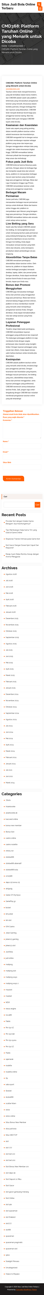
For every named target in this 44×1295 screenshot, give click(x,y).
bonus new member (13, 825)
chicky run (10, 851)
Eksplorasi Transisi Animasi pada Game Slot (23, 539)
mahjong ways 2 (12, 983)
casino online (11, 838)
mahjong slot (11, 971)
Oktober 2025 (11, 631)
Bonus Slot (10, 832)
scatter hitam (11, 1103)
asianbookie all (11, 813)
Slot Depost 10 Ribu (13, 1179)
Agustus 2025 (11, 644)
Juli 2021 (9, 770)
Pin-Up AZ (10, 1028)
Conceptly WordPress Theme (26, 1290)
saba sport (10, 1084)
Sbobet (9, 1091)
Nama (6, 441)
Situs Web (7, 462)
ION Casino (10, 927)
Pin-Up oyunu (11, 1040)
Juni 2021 (9, 776)
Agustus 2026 (11, 574)
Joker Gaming (11, 933)
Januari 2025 (10, 688)
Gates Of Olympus (13, 895)
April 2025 (10, 669)
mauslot (9, 990)
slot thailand (10, 1217)
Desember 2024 (12, 694)
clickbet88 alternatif (13, 863)
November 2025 (12, 625)
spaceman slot (11, 1249)
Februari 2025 (11, 682)
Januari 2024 (11, 764)
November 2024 (12, 701)
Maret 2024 (10, 751)
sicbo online (10, 1116)
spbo (8, 1255)
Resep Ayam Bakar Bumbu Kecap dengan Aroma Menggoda (22, 555)
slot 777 (9, 1148)
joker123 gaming (12, 939)
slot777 (9, 1223)
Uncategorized (16, 46)
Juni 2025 (9, 656)
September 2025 (12, 637)
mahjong (9, 964)
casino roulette (11, 844)
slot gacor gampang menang (17, 1192)
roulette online (11, 1072)
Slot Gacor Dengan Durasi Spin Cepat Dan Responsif (22, 546)
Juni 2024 (9, 732)
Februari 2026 (11, 606)
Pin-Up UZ (10, 1047)
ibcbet (8, 908)
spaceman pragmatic (14, 1242)
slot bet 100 (10, 1154)
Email (5, 452)
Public (8, 1053)
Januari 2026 (11, 612)
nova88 (9, 1015)
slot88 (8, 1230)
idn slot (8, 920)
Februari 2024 (11, 757)
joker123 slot (10, 945)
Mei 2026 (9, 593)
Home (4, 46)
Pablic (8, 1021)
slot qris (9, 1204)
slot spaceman (11, 1211)
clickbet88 (10, 857)
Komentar (7, 420)
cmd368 (9, 876)
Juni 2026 (9, 587)
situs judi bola (11, 1129)
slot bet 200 (10, 1160)
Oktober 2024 (11, 707)
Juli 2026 (9, 581)
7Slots (8, 800)
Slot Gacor (10, 1186)
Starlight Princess (12, 1261)
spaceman (10, 1236)
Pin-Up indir (10, 1034)
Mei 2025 (9, 663)
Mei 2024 (9, 738)
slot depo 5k (10, 1173)
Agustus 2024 (11, 719)
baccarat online (12, 819)
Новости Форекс (13, 1274)
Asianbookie (10, 807)
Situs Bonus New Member (16, 1122)
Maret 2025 (10, 675)
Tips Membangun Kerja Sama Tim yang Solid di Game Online (21, 531)
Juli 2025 (9, 650)
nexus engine (11, 1009)
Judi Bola (9, 952)
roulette (9, 1065)
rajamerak (9, 1059)
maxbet (9, 996)
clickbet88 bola (12, 870)
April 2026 (10, 599)
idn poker (9, 914)
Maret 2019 (10, 783)
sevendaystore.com (13, 89)
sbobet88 (9, 1097)
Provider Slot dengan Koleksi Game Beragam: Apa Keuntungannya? (20, 522)
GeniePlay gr (11, 901)
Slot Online (10, 1198)
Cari (5, 497)
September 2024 (12, 713)
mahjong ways (11, 977)
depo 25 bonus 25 (13, 882)
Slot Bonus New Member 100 (17, 1167)
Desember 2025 (12, 618)
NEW (8, 1002)
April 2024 (10, 745)
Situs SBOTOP (11, 1135)
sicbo (8, 1110)
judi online (9, 958)
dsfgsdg (9, 889)
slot (7, 1141)
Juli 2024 (9, 726)
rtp (7, 1078)
